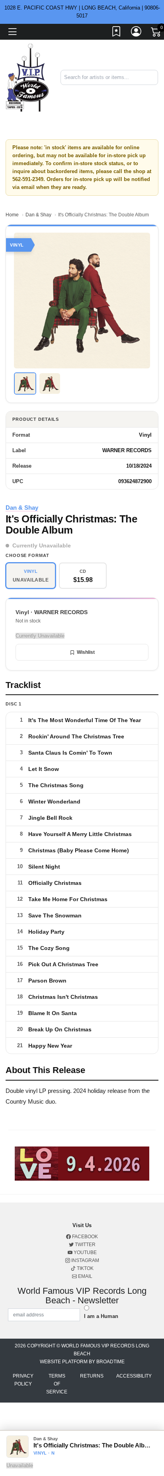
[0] (156, 33)
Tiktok (85, 1268)
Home (12, 215)
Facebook (84, 1236)
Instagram (84, 1260)
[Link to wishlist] (116, 33)
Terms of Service (56, 1384)
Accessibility (134, 1376)
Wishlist (86, 652)
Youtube (84, 1252)
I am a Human (101, 1316)
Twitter (85, 1244)
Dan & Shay (38, 215)
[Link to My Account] (136, 33)
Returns (91, 1376)
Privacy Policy (23, 1380)
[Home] (27, 77)
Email (84, 1276)
